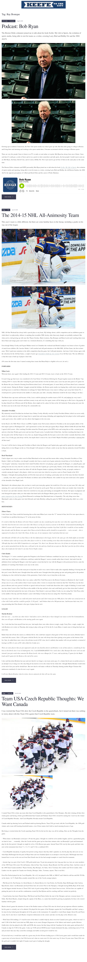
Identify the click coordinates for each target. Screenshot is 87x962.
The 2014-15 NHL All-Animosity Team (40, 215)
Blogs (4, 210)
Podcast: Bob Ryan (20, 26)
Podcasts (12, 21)
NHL (8, 210)
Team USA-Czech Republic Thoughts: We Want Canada (43, 701)
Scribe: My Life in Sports (68, 167)
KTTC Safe (5, 21)
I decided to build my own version (48, 354)
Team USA (9, 693)
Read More (8, 197)
